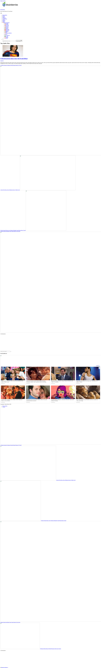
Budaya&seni (5, 15)
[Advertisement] (32, 342)
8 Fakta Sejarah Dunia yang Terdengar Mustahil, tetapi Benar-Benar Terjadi (13, 230)
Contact (4, 406)
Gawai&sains (5, 18)
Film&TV (4, 17)
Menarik (4, 20)
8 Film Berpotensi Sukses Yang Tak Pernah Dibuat (14, 58)
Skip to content (2, 0)
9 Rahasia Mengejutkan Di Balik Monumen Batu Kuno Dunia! (50, 648)
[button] (3, 39)
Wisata (4, 21)
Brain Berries (2, 9)
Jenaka (4, 19)
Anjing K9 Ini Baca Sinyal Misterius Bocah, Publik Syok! (10, 189)
